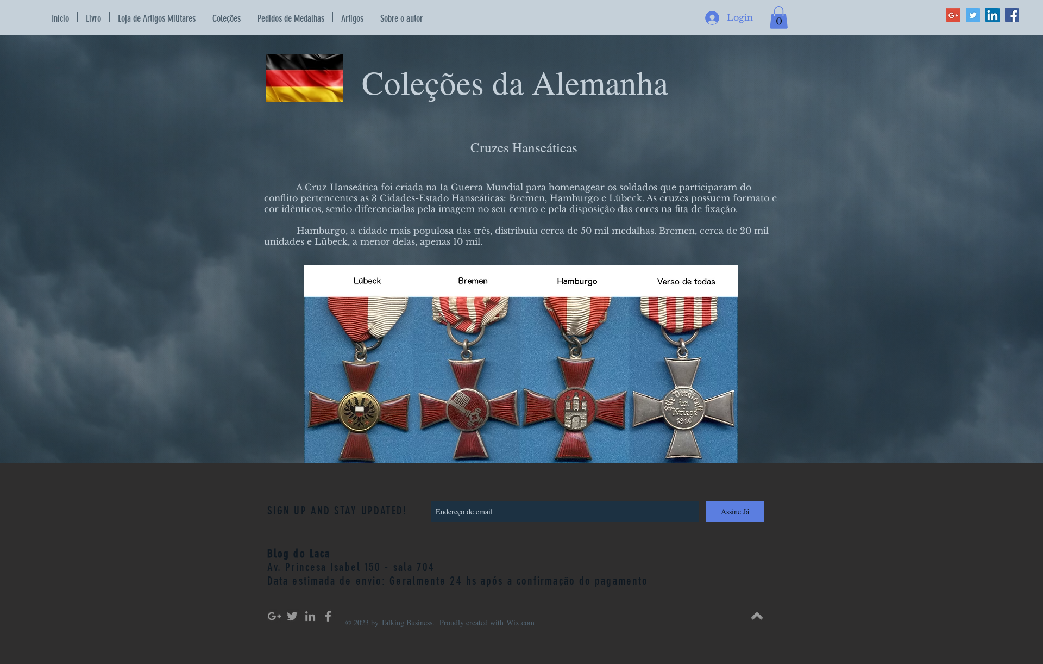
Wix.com (520, 622)
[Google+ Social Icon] (953, 15)
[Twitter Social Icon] (973, 15)
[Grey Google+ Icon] (274, 616)
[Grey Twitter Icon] (292, 616)
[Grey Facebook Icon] (328, 616)
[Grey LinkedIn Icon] (310, 616)
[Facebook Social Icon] (1012, 15)
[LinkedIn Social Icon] (992, 15)
